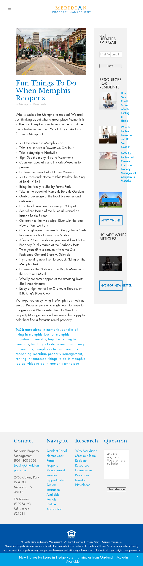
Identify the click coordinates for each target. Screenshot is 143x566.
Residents (39, 104)
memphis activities (49, 349)
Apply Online (110, 220)
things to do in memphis (66, 358)
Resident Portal (57, 451)
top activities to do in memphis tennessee (47, 363)
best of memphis (56, 334)
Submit (110, 66)
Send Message (116, 489)
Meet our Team (85, 455)
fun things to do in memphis (52, 344)
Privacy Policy (92, 542)
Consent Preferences (112, 542)
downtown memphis (31, 339)
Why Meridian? (86, 451)
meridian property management (57, 353)
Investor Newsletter (111, 285)
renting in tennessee (31, 358)
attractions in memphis (42, 329)
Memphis (25, 104)
